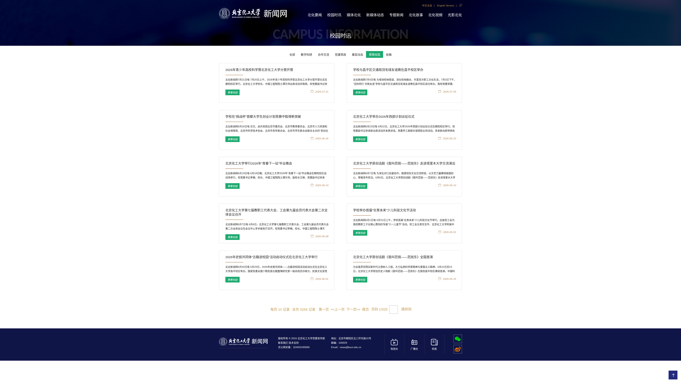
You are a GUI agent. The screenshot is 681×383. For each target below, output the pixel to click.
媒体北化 (354, 15)
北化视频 (435, 15)
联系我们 (283, 342)
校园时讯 (334, 15)
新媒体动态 (375, 15)
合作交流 (323, 54)
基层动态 (357, 54)
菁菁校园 (374, 54)
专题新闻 (396, 15)
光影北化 (455, 15)
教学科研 (306, 54)
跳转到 (406, 309)
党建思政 (340, 54)
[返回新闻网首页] (239, 13)
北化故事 (416, 15)
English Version (445, 5)
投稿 (389, 54)
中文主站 (427, 5)
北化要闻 (315, 15)
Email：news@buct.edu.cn (346, 347)
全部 (292, 54)
